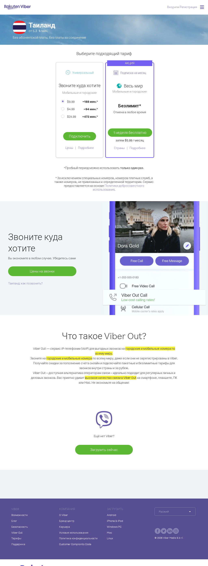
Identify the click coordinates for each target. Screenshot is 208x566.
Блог (14, 520)
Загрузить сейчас (104, 449)
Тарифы (16, 538)
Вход (170, 7)
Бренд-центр (66, 520)
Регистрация (188, 7)
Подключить (79, 136)
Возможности (19, 515)
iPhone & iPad (115, 520)
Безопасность (19, 526)
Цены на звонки (42, 271)
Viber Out (17, 532)
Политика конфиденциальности (78, 538)
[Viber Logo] (17, 7)
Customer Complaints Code (75, 544)
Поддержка (18, 544)
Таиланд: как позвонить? (25, 283)
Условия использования (73, 532)
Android (111, 515)
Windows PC (114, 526)
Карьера (64, 526)
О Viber (63, 515)
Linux (110, 538)
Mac (109, 532)
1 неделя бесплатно (130, 132)
